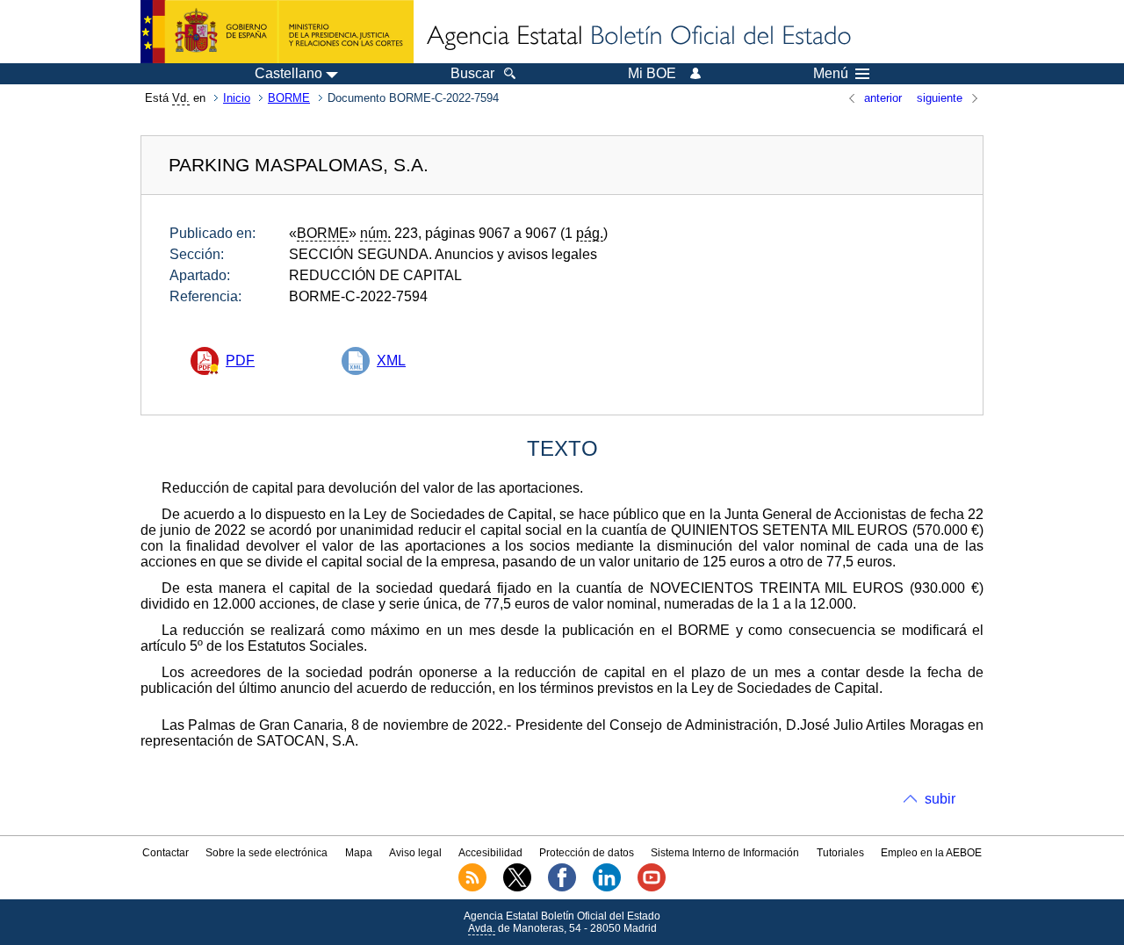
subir (940, 798)
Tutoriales (840, 853)
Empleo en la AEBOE (931, 853)
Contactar (165, 853)
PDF (240, 360)
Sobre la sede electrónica (266, 853)
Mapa (358, 853)
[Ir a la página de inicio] (637, 37)
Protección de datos (586, 853)
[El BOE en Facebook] (562, 888)
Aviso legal (415, 853)
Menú (830, 74)
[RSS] (472, 888)
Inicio (236, 98)
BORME (289, 98)
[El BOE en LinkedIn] (607, 888)
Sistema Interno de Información (725, 853)
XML (391, 360)
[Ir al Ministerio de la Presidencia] (277, 31)
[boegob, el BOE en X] (517, 888)
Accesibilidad (490, 853)
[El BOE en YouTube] (652, 888)
